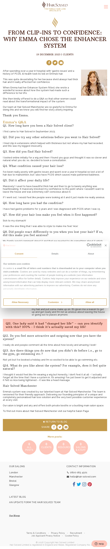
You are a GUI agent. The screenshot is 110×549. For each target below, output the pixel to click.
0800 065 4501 (78, 472)
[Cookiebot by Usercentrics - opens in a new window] (88, 245)
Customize (53, 302)
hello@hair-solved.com (82, 476)
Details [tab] (55, 253)
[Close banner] (106, 245)
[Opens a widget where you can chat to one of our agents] (99, 544)
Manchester (16, 476)
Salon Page (82, 411)
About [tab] (91, 253)
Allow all (90, 302)
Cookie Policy (72, 536)
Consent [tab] (19, 253)
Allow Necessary (20, 302)
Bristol (12, 481)
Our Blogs (14, 516)
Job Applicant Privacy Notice (45, 536)
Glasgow (14, 485)
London (13, 472)
